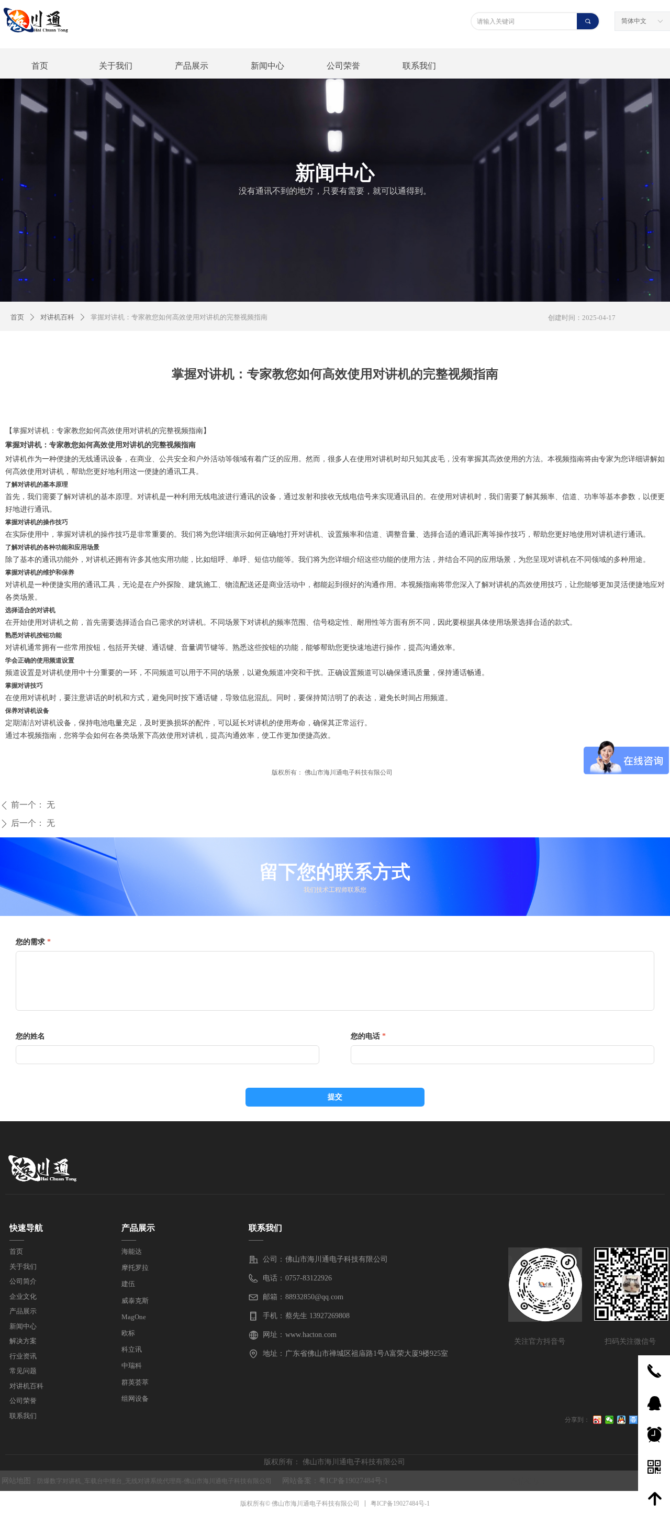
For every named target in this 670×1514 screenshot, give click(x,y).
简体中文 (633, 21)
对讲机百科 (57, 317)
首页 (17, 317)
